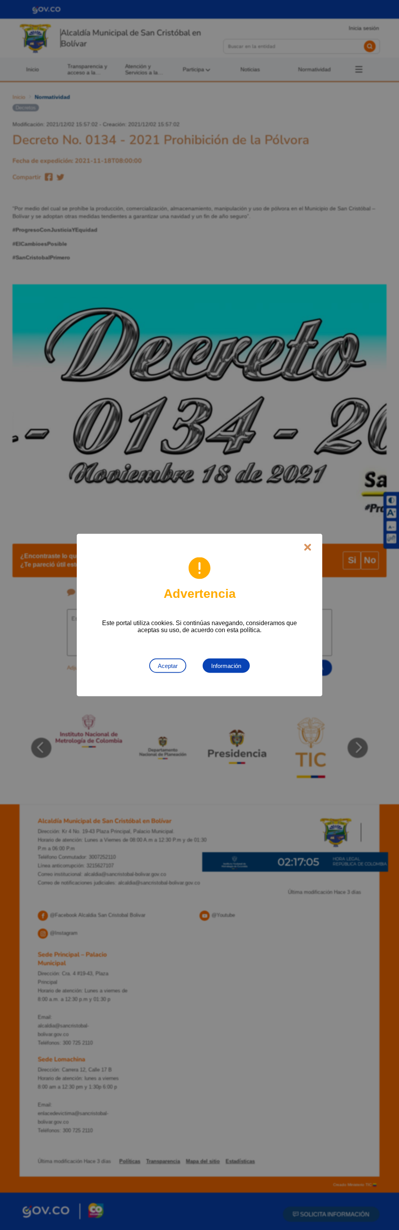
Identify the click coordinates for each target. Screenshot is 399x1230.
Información (226, 666)
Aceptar (168, 666)
